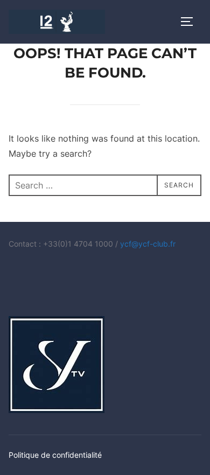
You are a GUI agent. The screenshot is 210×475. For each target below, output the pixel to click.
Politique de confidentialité (55, 454)
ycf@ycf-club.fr (148, 243)
